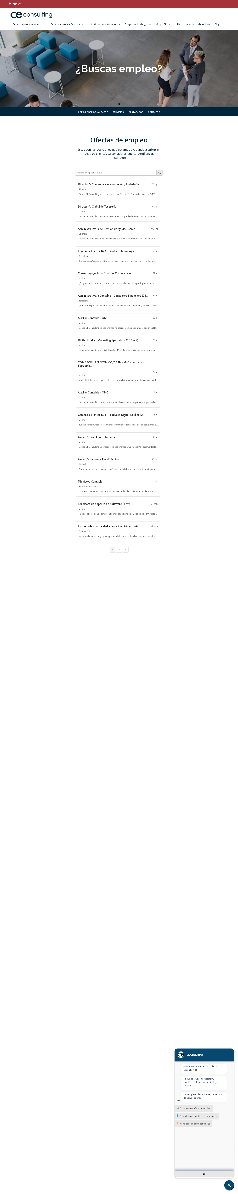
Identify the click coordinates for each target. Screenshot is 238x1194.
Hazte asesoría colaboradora (193, 24)
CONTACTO (154, 112)
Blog (217, 24)
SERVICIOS (118, 112)
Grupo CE (161, 24)
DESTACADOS (136, 112)
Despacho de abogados (138, 24)
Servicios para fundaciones (105, 24)
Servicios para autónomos (65, 24)
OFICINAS (17, 4)
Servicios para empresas (26, 24)
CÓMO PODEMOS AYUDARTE (93, 112)
